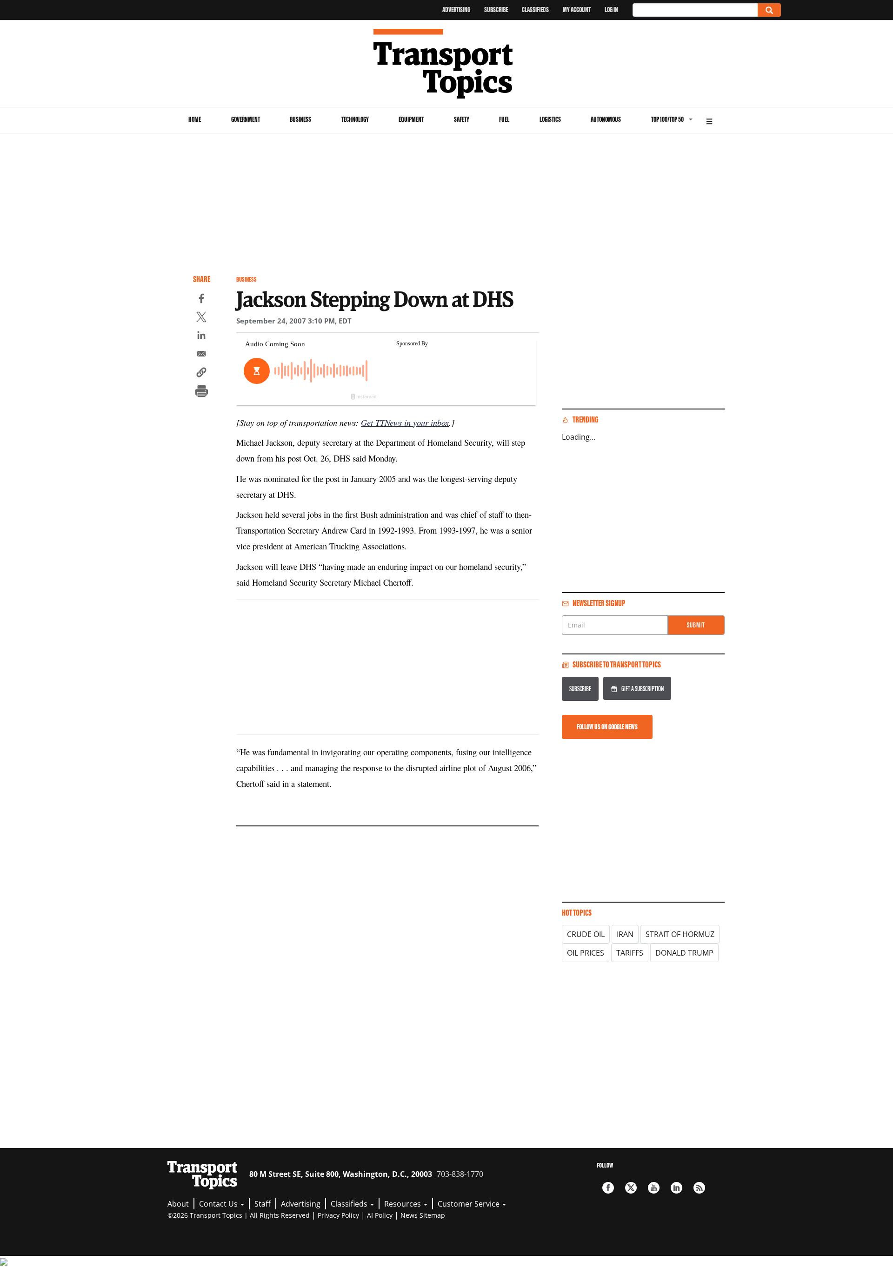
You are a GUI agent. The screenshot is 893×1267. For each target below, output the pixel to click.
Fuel (504, 119)
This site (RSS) (699, 1188)
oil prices (585, 953)
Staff (262, 1204)
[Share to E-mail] (201, 355)
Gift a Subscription (642, 688)
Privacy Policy (338, 1215)
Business (300, 119)
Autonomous (606, 119)
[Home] (446, 64)
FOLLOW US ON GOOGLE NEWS (607, 726)
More (709, 120)
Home (194, 119)
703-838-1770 (460, 1174)
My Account (577, 9)
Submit (696, 624)
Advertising (456, 9)
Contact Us (219, 1204)
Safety (461, 119)
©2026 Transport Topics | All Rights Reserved (238, 1215)
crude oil (586, 934)
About (178, 1204)
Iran (625, 934)
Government (245, 119)
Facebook (608, 1188)
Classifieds (535, 9)
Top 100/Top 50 (667, 119)
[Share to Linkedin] (201, 336)
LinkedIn (676, 1188)
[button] (201, 373)
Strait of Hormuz (680, 934)
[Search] (769, 10)
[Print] (201, 392)
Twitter (631, 1188)
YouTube (654, 1188)
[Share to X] (201, 318)
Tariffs (629, 953)
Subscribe (496, 9)
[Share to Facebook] (201, 299)
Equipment (411, 119)
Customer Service (469, 1204)
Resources (403, 1204)
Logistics (550, 119)
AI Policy (380, 1215)
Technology (355, 119)
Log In (611, 9)
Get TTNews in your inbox (405, 422)
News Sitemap (422, 1215)
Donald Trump (684, 953)
